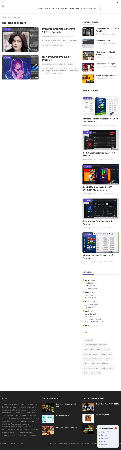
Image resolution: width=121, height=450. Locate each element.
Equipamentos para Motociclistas (95, 345)
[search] (99, 8)
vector (99, 349)
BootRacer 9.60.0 (62, 416)
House (107, 349)
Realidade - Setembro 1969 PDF (66, 405)
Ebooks (55, 9)
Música (79, 9)
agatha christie (106, 354)
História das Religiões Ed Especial (105, 53)
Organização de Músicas (99, 363)
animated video (96, 373)
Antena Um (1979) (102, 415)
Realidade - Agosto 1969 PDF (67, 427)
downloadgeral (47, 36)
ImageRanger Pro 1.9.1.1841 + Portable (107, 30)
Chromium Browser (90, 354)
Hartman (108, 359)
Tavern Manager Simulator (106, 76)
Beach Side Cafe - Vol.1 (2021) (107, 404)
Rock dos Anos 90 (108, 368)
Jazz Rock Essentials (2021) (106, 64)
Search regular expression (93, 359)
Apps (46, 9)
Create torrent (89, 349)
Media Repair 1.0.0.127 (105, 40)
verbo (86, 363)
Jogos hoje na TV (90, 9)
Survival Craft (88, 340)
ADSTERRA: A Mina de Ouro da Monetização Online (68, 444)
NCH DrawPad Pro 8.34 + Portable (56, 58)
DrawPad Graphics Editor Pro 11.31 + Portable (58, 30)
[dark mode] (117, 2)
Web (71, 9)
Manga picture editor (91, 368)
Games (63, 9)
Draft (85, 373)
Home (40, 9)
